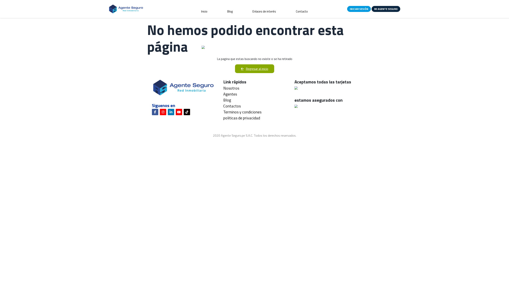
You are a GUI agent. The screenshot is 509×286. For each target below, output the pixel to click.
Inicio (204, 11)
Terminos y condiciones (242, 112)
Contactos (232, 106)
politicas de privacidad (241, 118)
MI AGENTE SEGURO (386, 9)
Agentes (230, 94)
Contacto (302, 11)
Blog (230, 11)
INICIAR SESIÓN (359, 9)
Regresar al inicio (257, 68)
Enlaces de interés (264, 11)
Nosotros (231, 88)
